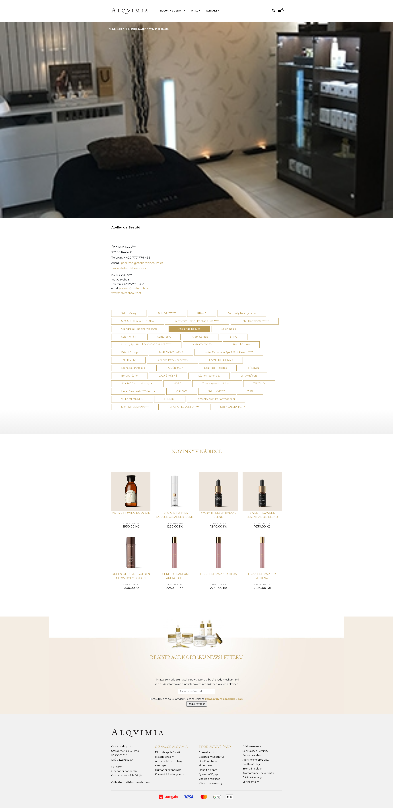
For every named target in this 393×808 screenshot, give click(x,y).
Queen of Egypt (209, 774)
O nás (194, 10)
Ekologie (160, 765)
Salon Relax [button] (229, 328)
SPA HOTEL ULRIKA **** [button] (184, 406)
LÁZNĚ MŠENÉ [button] (168, 375)
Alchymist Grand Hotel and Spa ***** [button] (197, 321)
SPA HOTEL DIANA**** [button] (135, 406)
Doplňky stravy (208, 761)
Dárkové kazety (252, 777)
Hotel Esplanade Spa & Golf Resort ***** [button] (228, 352)
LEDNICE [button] (169, 399)
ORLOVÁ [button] (181, 391)
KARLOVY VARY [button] (202, 344)
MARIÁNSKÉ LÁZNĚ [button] (171, 352)
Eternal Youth (207, 752)
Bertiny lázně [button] (129, 375)
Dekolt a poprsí (208, 770)
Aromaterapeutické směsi (258, 773)
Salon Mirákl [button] (128, 336)
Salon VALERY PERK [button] (232, 406)
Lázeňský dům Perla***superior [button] (216, 399)
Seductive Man (252, 755)
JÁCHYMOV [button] (128, 360)
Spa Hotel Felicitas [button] (215, 367)
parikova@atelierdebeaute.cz (142, 263)
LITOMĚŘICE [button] (249, 375)
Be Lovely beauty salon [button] (242, 313)
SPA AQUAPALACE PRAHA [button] (137, 321)
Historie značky (164, 756)
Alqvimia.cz (115, 29)
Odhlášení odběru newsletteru (130, 782)
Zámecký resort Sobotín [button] (217, 383)
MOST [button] (177, 383)
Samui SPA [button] (164, 336)
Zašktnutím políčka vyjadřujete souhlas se (197, 699)
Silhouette (205, 765)
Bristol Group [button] (241, 344)
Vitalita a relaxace (209, 778)
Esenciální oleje (252, 768)
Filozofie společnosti (167, 752)
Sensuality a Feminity (255, 751)
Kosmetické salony (135, 29)
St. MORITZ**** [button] (167, 313)
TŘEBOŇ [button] (253, 367)
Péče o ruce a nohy (211, 783)
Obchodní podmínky (124, 771)
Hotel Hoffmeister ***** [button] (255, 321)
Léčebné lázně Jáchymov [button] (172, 360)
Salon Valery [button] (128, 313)
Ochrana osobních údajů (126, 775)
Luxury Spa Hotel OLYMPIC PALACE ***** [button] (146, 344)
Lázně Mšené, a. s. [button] (209, 375)
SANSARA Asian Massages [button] (136, 383)
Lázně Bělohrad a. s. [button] (133, 367)
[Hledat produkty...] (273, 10)
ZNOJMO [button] (259, 383)
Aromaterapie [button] (200, 336)
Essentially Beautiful (211, 756)
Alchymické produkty (256, 759)
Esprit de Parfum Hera (218, 574)
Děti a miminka (252, 746)
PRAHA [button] (201, 313)
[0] (279, 10)
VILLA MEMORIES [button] (132, 399)
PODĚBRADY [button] (174, 367)
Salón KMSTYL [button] (217, 391)
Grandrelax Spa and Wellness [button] (139, 328)
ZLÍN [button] (250, 391)
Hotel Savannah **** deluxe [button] (138, 391)
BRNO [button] (233, 336)
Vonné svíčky (251, 781)
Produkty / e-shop (171, 10)
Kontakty (212, 10)
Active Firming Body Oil (131, 512)
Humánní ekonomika (168, 770)
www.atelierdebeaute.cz (128, 268)
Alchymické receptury (169, 761)
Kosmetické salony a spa (170, 774)
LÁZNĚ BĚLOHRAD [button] (221, 360)
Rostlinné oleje (252, 764)
